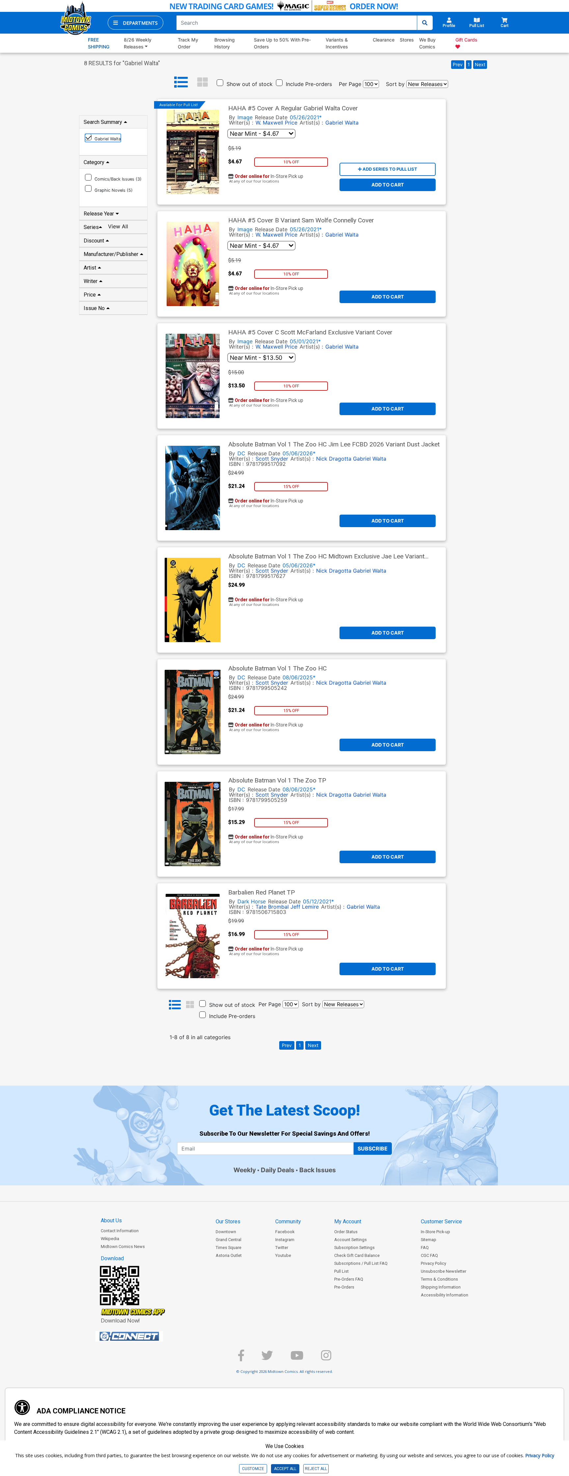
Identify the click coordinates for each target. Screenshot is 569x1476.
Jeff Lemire (304, 906)
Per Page (350, 84)
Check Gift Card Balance (357, 1255)
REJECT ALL (316, 1468)
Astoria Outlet (229, 1255)
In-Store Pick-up (435, 1231)
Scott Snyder (272, 458)
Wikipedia (110, 1238)
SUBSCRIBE (373, 1148)
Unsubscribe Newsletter (443, 1271)
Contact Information (120, 1230)
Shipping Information (441, 1287)
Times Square (228, 1247)
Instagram (284, 1239)
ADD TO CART (387, 184)
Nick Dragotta (333, 458)
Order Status (346, 1231)
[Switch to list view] (181, 82)
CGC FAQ (429, 1255)
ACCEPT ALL (285, 1468)
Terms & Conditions (439, 1279)
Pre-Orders (344, 1287)
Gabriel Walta (342, 122)
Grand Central (228, 1239)
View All (118, 226)
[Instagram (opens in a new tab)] (326, 1358)
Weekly (244, 1170)
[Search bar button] (425, 22)
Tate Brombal (272, 906)
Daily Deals (277, 1170)
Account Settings (350, 1239)
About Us (111, 1220)
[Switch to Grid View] (202, 82)
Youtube (283, 1255)
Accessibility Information (444, 1294)
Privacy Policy (433, 1263)
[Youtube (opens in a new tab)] (297, 1358)
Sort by (395, 84)
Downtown (226, 1231)
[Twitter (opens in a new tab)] (267, 1358)
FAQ (425, 1247)
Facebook (284, 1231)
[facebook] (241, 1358)
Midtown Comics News (123, 1246)
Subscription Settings (354, 1247)
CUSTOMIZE (253, 1468)
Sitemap (428, 1239)
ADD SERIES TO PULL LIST (389, 169)
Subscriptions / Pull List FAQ (361, 1263)
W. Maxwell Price (276, 122)
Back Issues (317, 1170)
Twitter (281, 1247)
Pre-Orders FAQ (348, 1279)
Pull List (341, 1271)
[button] (135, 23)
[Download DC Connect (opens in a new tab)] (141, 1336)
